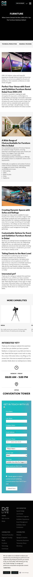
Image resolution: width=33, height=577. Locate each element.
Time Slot (9, 459)
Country (8, 446)
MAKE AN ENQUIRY (20, 3)
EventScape (5, 549)
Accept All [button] (6, 573)
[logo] (4, 3)
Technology (5, 546)
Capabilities (6, 532)
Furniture (4, 543)
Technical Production (9, 44)
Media (3, 521)
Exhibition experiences (22, 519)
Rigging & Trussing (25, 44)
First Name (9, 411)
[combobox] (8, 441)
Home (4, 516)
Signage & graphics (21, 537)
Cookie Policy (7, 568)
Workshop (19, 546)
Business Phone (10, 439)
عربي (26, 3)
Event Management (21, 522)
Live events (19, 514)
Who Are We (5, 518)
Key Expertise (21, 508)
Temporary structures (22, 540)
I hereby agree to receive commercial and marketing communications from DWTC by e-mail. (16, 480)
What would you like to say (14, 466)
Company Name (10, 425)
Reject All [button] (15, 573)
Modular (18, 535)
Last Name (9, 418)
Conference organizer (22, 516)
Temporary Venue (21, 543)
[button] (24, 572)
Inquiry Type (9, 453)
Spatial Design (20, 511)
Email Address (10, 432)
